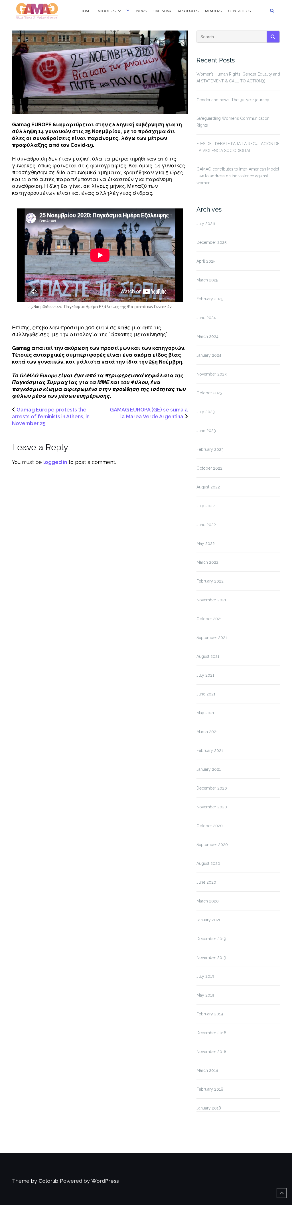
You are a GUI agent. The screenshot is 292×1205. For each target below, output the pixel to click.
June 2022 (206, 524)
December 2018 (211, 1032)
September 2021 (211, 637)
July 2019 (205, 976)
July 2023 (205, 411)
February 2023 (210, 449)
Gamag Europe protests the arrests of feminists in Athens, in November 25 (51, 416)
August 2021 (207, 656)
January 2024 (208, 355)
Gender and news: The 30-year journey (232, 100)
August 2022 (208, 487)
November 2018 (211, 1051)
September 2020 (212, 844)
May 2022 (205, 543)
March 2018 (207, 1070)
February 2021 (209, 750)
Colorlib (48, 1181)
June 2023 (206, 430)
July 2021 (205, 675)
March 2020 (207, 901)
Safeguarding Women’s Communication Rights (232, 121)
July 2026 (205, 223)
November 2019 (211, 957)
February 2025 (209, 299)
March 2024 (207, 336)
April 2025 (205, 261)
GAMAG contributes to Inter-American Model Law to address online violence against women (237, 176)
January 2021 (208, 769)
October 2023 (209, 393)
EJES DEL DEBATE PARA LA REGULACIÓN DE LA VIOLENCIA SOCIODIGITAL (237, 147)
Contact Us (239, 11)
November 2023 (211, 374)
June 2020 (206, 882)
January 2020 (209, 920)
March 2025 (207, 280)
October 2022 (209, 468)
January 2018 (208, 1108)
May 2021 (205, 713)
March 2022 (207, 562)
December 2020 (211, 788)
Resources (188, 11)
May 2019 (205, 995)
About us (106, 11)
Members (213, 11)
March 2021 (207, 731)
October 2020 (209, 825)
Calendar (162, 11)
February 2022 (210, 581)
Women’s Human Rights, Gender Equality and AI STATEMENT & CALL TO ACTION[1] (238, 77)
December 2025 (211, 242)
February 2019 (209, 1014)
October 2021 (209, 618)
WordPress (105, 1181)
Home (86, 11)
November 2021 (211, 600)
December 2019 (211, 938)
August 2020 (208, 863)
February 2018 (209, 1089)
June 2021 (205, 694)
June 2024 (206, 317)
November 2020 (211, 807)
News (141, 11)
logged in (55, 462)
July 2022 (205, 506)
